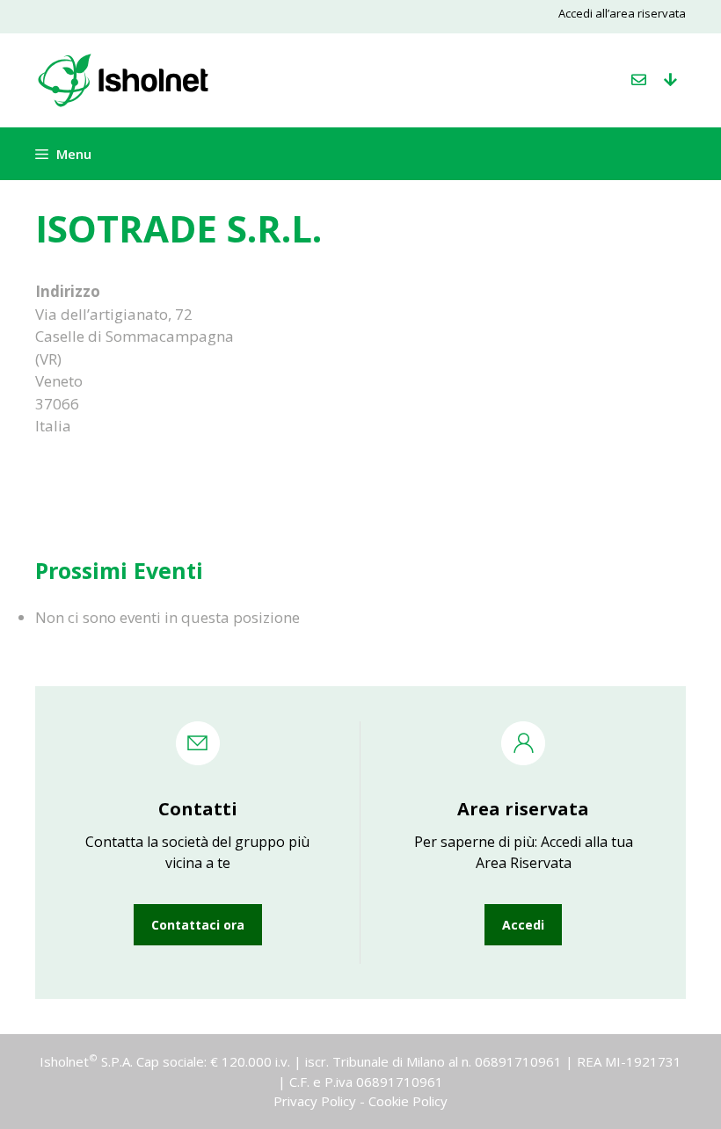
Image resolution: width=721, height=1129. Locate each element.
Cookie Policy (408, 1101)
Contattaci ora (197, 924)
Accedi (523, 924)
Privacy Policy (314, 1101)
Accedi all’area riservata (622, 13)
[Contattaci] (639, 80)
